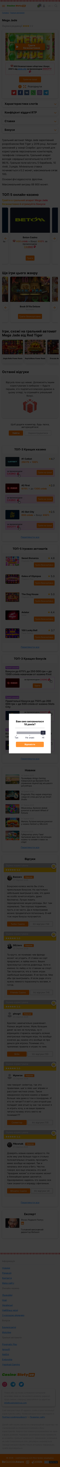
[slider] (43, 733)
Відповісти (30, 744)
